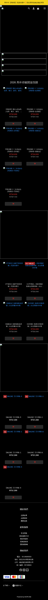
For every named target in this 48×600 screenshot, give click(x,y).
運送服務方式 (24, 536)
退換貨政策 (24, 541)
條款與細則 (24, 539)
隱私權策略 (24, 544)
